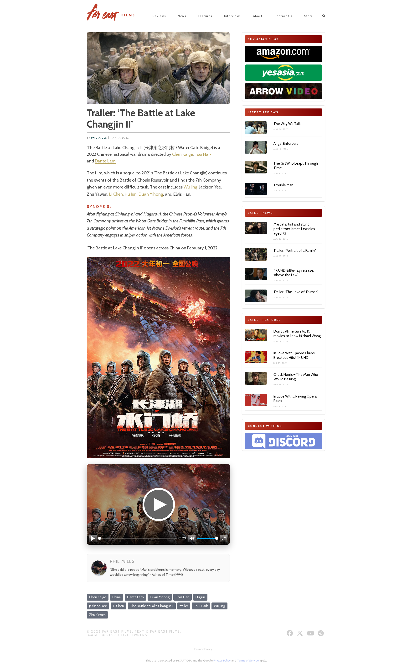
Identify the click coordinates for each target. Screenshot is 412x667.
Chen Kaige (182, 154)
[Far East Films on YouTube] (311, 633)
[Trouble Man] (256, 189)
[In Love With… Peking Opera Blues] (256, 400)
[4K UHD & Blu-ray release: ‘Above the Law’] (256, 274)
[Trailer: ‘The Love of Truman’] (256, 296)
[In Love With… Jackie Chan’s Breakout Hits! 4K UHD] (256, 357)
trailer (184, 606)
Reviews (159, 16)
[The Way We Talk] (256, 127)
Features (205, 16)
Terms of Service (248, 660)
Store (308, 16)
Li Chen (116, 194)
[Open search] (319, 16)
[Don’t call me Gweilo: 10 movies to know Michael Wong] (256, 335)
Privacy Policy (203, 649)
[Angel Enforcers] (256, 147)
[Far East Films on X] (300, 633)
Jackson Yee (98, 606)
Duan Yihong (151, 194)
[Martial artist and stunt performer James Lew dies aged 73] (256, 228)
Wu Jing (190, 187)
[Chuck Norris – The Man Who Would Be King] (256, 378)
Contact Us (283, 16)
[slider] (137, 538)
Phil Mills (99, 137)
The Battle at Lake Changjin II (151, 606)
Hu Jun (131, 194)
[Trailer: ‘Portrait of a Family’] (256, 254)
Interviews (232, 16)
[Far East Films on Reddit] (321, 633)
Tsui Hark (203, 154)
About (257, 16)
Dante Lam (105, 160)
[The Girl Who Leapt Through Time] (256, 167)
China (116, 597)
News (182, 16)
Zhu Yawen (97, 615)
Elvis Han (182, 597)
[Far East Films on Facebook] (290, 633)
